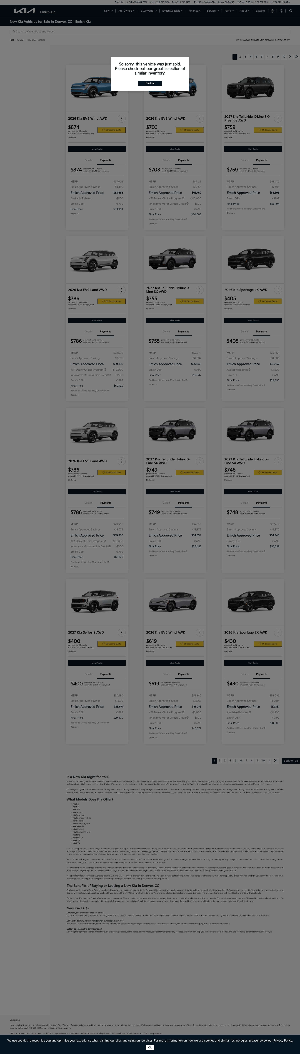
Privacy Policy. (283, 1040)
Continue (150, 83)
